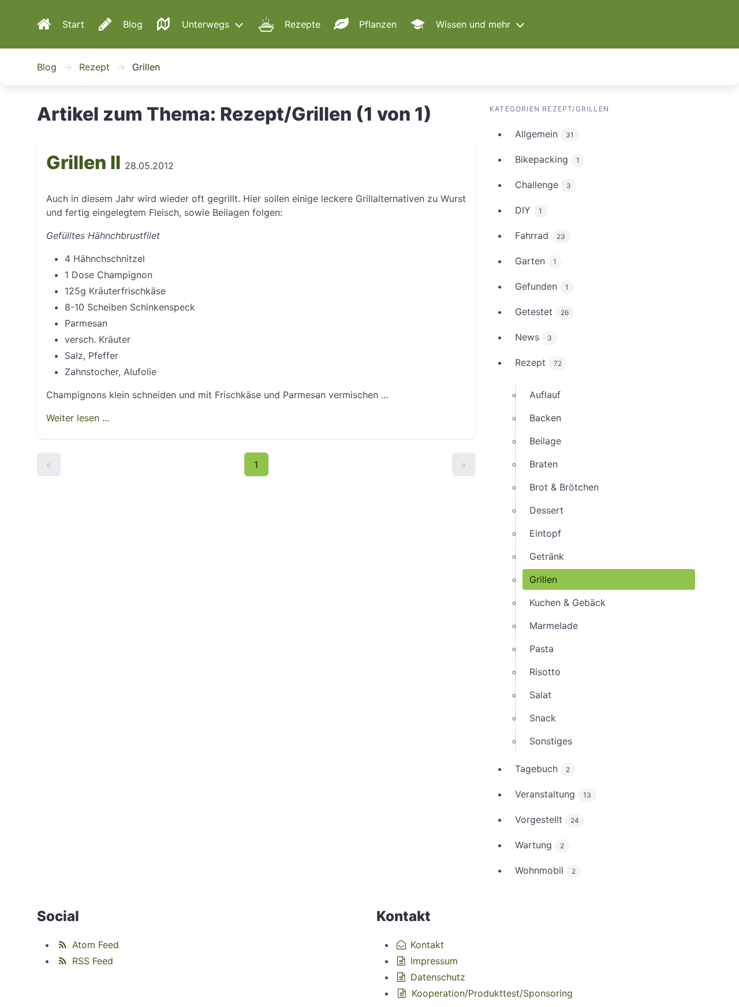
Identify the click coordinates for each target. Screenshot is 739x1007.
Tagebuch (542, 768)
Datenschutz (436, 977)
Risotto (545, 671)
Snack (542, 718)
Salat (540, 695)
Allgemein (544, 134)
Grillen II (83, 162)
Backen (545, 418)
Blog (47, 67)
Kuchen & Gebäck (567, 602)
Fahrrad (540, 235)
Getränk (546, 556)
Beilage (545, 441)
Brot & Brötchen (564, 487)
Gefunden (542, 286)
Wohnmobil (545, 870)
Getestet (542, 311)
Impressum (433, 961)
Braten (543, 464)
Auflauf (545, 394)
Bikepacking (547, 159)
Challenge (543, 184)
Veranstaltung (553, 794)
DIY (528, 210)
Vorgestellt (547, 819)
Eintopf (545, 533)
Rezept (94, 67)
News (533, 337)
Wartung (539, 845)
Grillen (543, 579)
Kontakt (426, 944)
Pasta (541, 648)
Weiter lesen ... (77, 418)
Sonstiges (550, 741)
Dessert (546, 510)
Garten (536, 261)
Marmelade (553, 625)
